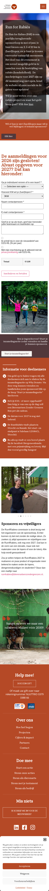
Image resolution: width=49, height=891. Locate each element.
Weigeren (24, 874)
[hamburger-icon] (43, 6)
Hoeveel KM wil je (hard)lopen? (17, 192)
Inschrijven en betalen (15, 273)
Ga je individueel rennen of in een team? (21, 182)
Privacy (29, 887)
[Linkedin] (16, 827)
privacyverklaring (9, 252)
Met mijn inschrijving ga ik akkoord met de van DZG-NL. (21, 251)
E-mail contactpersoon (12, 212)
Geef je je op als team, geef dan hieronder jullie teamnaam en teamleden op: (21, 223)
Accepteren (24, 866)
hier (31, 104)
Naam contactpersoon (12, 202)
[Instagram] (32, 827)
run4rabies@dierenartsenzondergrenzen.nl (22, 574)
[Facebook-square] (24, 827)
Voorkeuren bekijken (24, 881)
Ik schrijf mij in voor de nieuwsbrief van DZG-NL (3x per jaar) (20, 242)
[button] (45, 839)
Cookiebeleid (20, 887)
